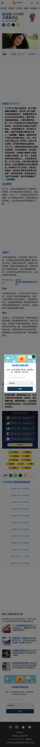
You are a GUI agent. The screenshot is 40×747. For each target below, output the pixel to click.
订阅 (20, 389)
